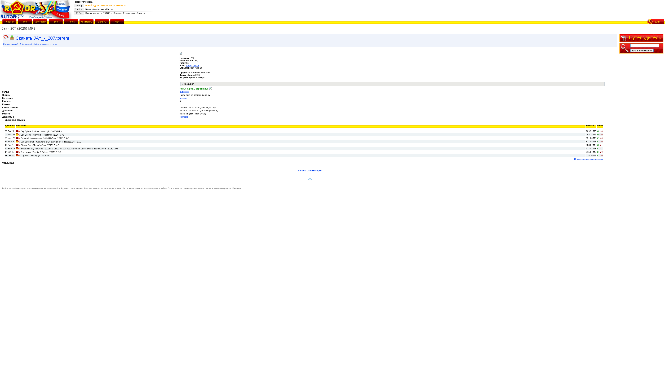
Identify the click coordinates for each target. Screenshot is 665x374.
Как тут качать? (10, 44)
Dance (196, 65)
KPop (189, 65)
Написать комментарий (310, 171)
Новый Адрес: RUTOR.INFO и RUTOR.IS (105, 5)
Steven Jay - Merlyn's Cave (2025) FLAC (40, 145)
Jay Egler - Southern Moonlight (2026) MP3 (41, 131)
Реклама (236, 188)
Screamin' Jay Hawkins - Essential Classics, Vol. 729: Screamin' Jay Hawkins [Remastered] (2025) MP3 (69, 149)
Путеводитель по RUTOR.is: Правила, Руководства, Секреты (115, 13)
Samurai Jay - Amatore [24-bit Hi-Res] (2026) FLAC (45, 138)
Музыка (183, 98)
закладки (184, 117)
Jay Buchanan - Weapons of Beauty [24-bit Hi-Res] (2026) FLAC (51, 142)
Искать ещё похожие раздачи (588, 159)
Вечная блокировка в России (99, 9)
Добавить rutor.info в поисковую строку (38, 44)
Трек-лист (189, 84)
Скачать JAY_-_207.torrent (41, 38)
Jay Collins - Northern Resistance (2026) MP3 (42, 135)
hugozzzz (184, 92)
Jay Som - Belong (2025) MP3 (35, 155)
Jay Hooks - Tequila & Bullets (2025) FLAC (41, 152)
